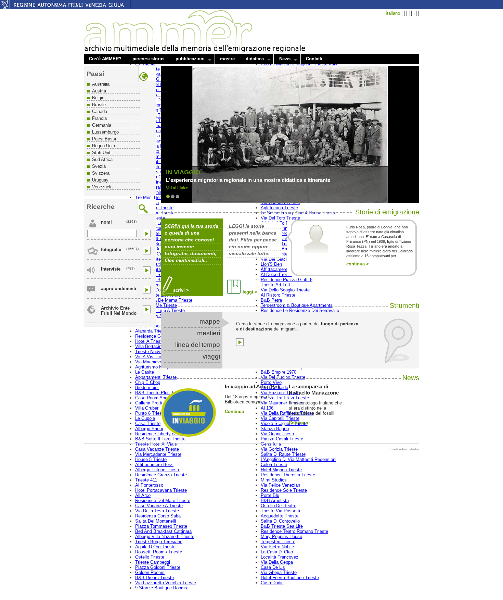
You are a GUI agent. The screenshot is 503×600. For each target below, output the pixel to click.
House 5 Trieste (151, 459)
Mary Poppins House (281, 536)
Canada (99, 111)
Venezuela (102, 186)
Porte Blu (270, 495)
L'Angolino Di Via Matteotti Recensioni (298, 459)
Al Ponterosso (149, 485)
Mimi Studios (274, 480)
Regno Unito (104, 145)
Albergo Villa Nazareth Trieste (164, 536)
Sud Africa (102, 159)
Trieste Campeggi (152, 562)
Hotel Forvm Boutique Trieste (290, 577)
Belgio (98, 97)
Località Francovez (279, 557)
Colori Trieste (274, 464)
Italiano (393, 13)
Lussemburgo (105, 132)
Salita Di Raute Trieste (283, 454)
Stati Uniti (102, 152)
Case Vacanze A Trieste (159, 505)
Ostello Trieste (149, 557)
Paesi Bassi (104, 138)
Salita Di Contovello (280, 521)
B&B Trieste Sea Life (282, 526)
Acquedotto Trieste (279, 515)
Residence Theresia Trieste (288, 474)
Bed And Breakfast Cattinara (163, 531)
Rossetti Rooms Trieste (158, 551)
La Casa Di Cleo (277, 551)
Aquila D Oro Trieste (155, 546)
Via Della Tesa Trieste (157, 510)
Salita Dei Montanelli (155, 521)
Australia (100, 84)
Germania (101, 125)
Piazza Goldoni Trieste (157, 567)
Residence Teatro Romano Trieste (294, 531)
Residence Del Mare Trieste (162, 500)
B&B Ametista (275, 500)
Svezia (99, 166)
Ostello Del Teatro (278, 505)
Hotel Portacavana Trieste (161, 490)
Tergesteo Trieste (278, 541)
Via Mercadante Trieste (158, 454)
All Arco (143, 495)
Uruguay (100, 180)
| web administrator (404, 449)
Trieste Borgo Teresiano (158, 541)
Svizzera (100, 173)
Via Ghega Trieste (279, 572)
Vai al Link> (177, 188)
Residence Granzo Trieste (161, 474)
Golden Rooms (150, 572)
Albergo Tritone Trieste (157, 469)
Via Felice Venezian (280, 485)
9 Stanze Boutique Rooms (161, 587)
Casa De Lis (273, 567)
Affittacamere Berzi (154, 464)
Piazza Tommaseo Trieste (161, 526)
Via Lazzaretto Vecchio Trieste (165, 582)
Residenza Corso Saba (158, 515)
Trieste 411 (146, 480)
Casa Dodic (272, 582)
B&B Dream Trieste (154, 577)
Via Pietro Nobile (277, 546)
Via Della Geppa (277, 562)
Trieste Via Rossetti (280, 510)
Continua (234, 411)
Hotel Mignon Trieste (281, 469)
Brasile (99, 104)
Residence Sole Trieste (284, 490)
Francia (99, 118)
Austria (99, 90)
